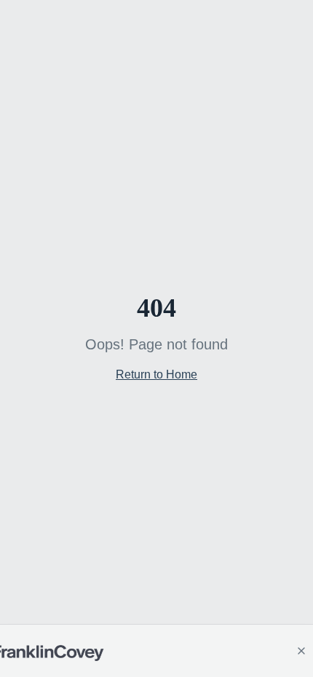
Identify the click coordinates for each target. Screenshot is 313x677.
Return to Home (156, 374)
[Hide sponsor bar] (301, 650)
